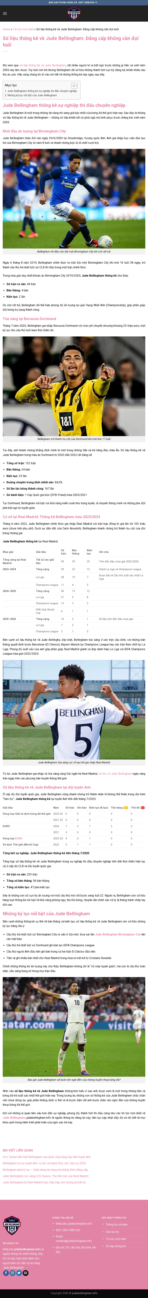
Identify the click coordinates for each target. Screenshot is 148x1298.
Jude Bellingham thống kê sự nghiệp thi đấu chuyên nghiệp (42, 91)
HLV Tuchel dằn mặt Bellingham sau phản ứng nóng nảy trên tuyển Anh (47, 1157)
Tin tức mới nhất (23, 29)
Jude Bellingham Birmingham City (118, 934)
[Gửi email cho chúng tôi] (26, 1273)
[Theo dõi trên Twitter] (19, 1273)
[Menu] (5, 13)
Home (6, 29)
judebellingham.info (80, 1223)
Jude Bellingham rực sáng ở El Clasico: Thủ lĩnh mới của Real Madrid (45, 1176)
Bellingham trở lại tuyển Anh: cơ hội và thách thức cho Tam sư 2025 (44, 1163)
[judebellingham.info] (74, 13)
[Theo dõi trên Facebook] (6, 1273)
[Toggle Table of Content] (73, 86)
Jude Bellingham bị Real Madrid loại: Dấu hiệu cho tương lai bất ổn (44, 1182)
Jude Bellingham (14, 1117)
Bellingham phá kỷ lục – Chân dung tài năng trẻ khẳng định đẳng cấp (45, 1169)
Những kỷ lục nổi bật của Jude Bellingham (32, 95)
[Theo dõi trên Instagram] (13, 1273)
